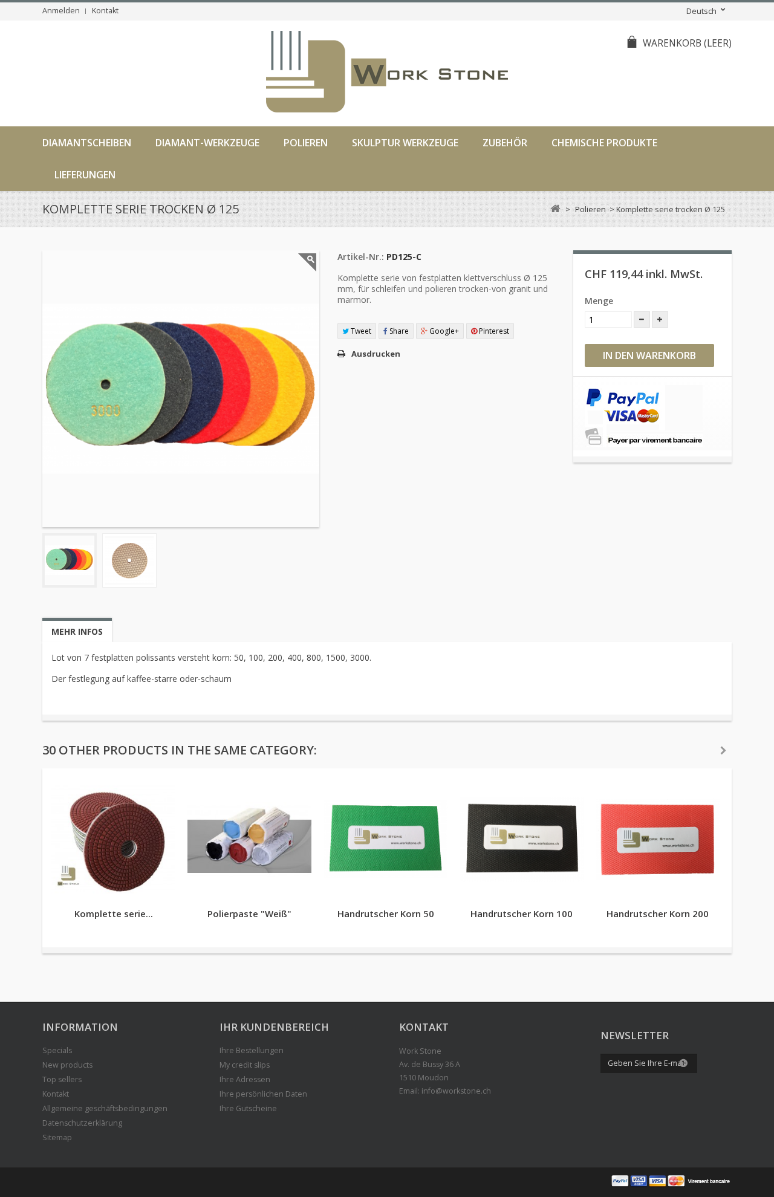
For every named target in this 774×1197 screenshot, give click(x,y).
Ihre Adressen (245, 1079)
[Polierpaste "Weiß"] (249, 839)
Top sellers (62, 1079)
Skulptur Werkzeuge (405, 142)
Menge (599, 301)
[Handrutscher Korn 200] (658, 839)
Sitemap (57, 1137)
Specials (57, 1050)
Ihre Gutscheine (248, 1108)
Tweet (360, 331)
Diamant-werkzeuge (207, 142)
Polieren (306, 142)
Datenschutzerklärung (82, 1123)
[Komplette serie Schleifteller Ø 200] (113, 839)
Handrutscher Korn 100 (521, 913)
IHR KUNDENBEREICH (274, 1027)
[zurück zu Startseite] (554, 208)
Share (398, 331)
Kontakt (105, 10)
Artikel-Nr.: (360, 256)
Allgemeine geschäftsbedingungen (104, 1108)
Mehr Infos (77, 631)
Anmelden (61, 10)
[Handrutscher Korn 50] (385, 839)
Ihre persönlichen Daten (263, 1094)
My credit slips (245, 1065)
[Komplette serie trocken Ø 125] (69, 560)
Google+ (443, 331)
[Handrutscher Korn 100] (522, 839)
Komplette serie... (113, 913)
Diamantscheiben (86, 142)
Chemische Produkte (604, 142)
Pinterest (493, 331)
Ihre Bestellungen (252, 1050)
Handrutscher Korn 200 (658, 913)
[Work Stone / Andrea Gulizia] (387, 73)
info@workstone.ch (456, 1091)
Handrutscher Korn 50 (385, 913)
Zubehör (505, 142)
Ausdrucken (375, 353)
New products (67, 1065)
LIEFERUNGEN (84, 174)
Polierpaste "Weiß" (249, 913)
